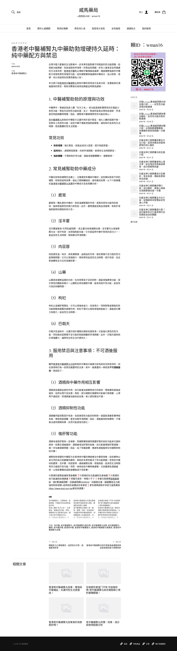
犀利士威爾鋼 (43, 28)
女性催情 (115, 28)
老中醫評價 (58, 527)
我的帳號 (146, 28)
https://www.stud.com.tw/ (61, 488)
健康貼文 (131, 28)
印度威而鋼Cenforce (79, 481)
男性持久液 (79, 28)
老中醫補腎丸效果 (99, 525)
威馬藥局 (88, 10)
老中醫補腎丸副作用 (82, 525)
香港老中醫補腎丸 (19, 73)
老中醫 (57, 525)
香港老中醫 (69, 70)
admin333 (15, 66)
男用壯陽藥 (62, 28)
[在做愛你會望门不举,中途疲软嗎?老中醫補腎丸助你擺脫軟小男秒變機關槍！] (110, 508)
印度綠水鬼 (97, 481)
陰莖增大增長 (98, 28)
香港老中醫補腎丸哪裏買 (101, 527)
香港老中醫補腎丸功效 (64, 364)
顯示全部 (134, 222)
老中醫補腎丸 (55, 119)
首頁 (28, 28)
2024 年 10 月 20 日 (19, 43)
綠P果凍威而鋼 (60, 481)
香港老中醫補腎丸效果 (62, 183)
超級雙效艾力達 (112, 481)
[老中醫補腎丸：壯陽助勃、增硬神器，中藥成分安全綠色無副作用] (61, 508)
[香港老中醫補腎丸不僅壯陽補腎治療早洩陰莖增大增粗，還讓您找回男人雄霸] (85, 508)
